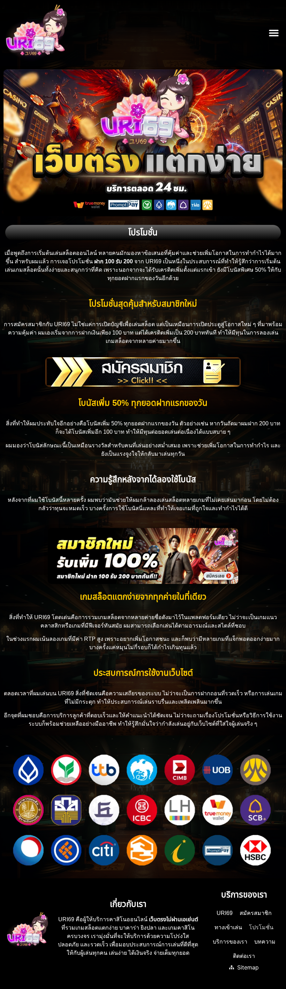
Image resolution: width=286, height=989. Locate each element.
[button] (273, 33)
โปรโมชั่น (261, 927)
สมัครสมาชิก (256, 913)
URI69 (225, 913)
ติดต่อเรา (244, 956)
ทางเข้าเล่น (228, 927)
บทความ (265, 942)
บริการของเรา (230, 942)
